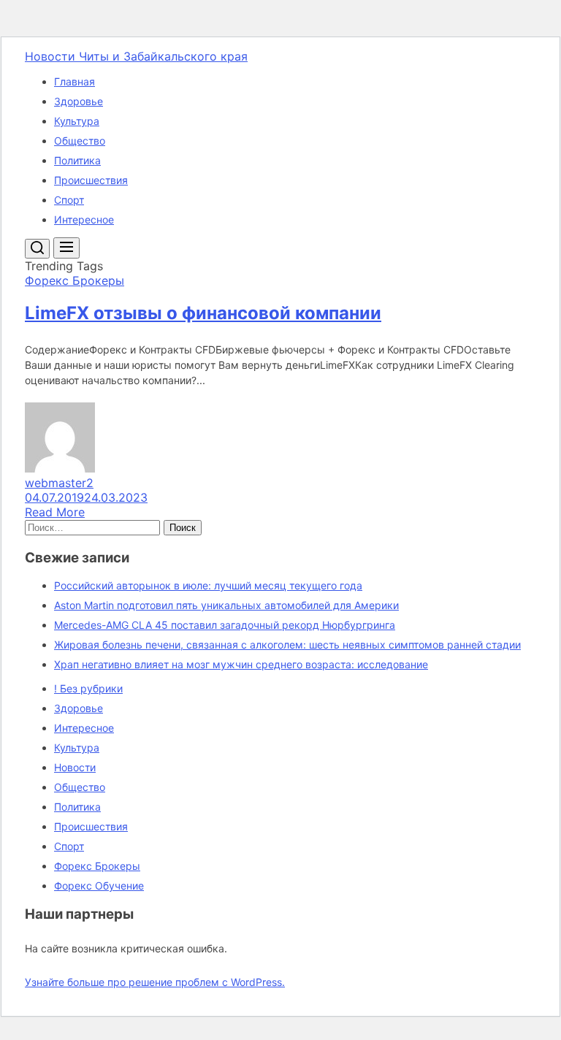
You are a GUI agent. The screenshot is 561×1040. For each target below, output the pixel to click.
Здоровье (78, 101)
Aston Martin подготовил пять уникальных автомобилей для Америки (226, 605)
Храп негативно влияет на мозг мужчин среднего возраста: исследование (241, 664)
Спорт (69, 200)
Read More (55, 512)
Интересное (84, 219)
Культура (76, 121)
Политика (77, 160)
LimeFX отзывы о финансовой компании (203, 313)
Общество (79, 140)
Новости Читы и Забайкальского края (136, 56)
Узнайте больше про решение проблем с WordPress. (155, 982)
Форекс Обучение (99, 885)
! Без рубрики (88, 688)
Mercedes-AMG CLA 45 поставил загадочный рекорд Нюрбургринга (224, 625)
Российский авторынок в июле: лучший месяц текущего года (208, 585)
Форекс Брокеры (97, 866)
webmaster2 (59, 482)
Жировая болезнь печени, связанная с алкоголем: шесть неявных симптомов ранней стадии (287, 644)
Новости (75, 767)
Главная (74, 81)
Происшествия (91, 180)
